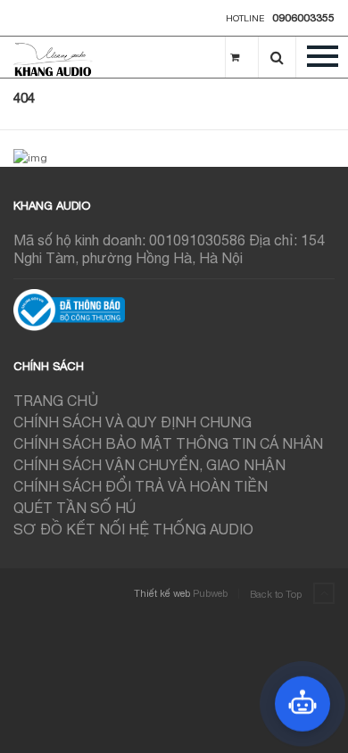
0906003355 (303, 18)
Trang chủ (55, 401)
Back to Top (277, 594)
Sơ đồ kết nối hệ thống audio (133, 529)
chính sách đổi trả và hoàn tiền (140, 486)
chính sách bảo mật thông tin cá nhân (168, 443)
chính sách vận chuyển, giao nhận (149, 465)
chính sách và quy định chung (132, 422)
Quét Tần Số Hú (74, 508)
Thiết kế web (162, 593)
